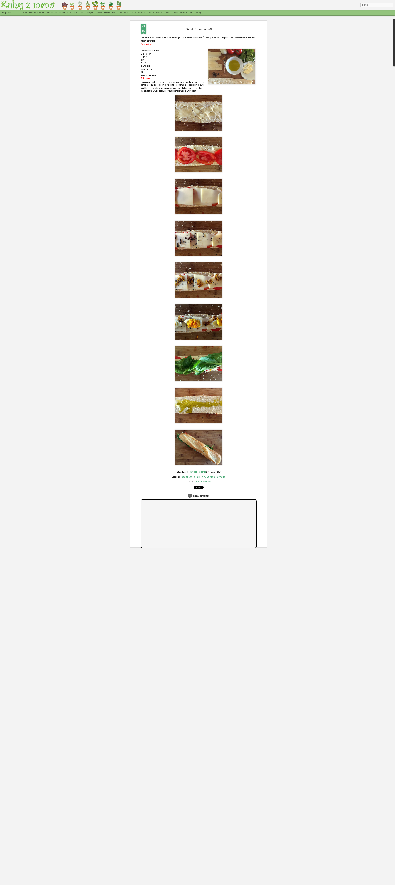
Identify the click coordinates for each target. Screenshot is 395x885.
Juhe (69, 13)
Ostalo (133, 13)
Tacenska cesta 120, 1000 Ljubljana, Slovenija (202, 476)
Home (24, 13)
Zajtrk (191, 13)
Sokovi (167, 13)
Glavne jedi (60, 13)
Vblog (198, 13)
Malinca (82, 13)
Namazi (99, 13)
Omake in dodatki (120, 13)
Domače (49, 13)
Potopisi (141, 13)
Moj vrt (90, 13)
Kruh (75, 13)
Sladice (159, 13)
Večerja (183, 13)
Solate (175, 13)
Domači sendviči (203, 481)
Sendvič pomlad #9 (199, 29)
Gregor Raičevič (198, 471)
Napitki (107, 13)
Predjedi (150, 13)
